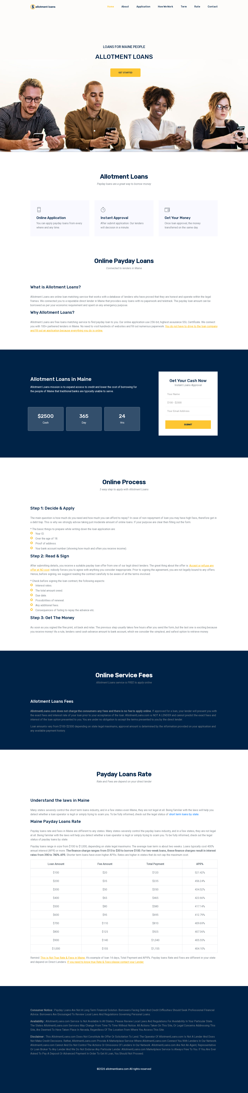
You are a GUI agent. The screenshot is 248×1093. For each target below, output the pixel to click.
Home (110, 6)
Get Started (125, 72)
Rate (197, 6)
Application (143, 6)
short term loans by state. (184, 814)
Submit (188, 424)
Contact (213, 6)
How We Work (165, 6)
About (125, 6)
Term (184, 6)
